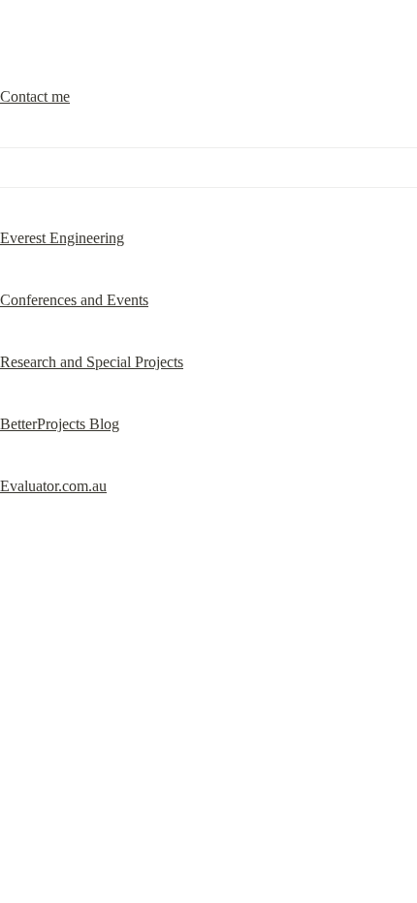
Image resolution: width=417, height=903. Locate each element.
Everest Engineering (62, 238)
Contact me (35, 96)
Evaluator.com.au (53, 486)
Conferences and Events (74, 300)
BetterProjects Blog (59, 424)
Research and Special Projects (91, 362)
